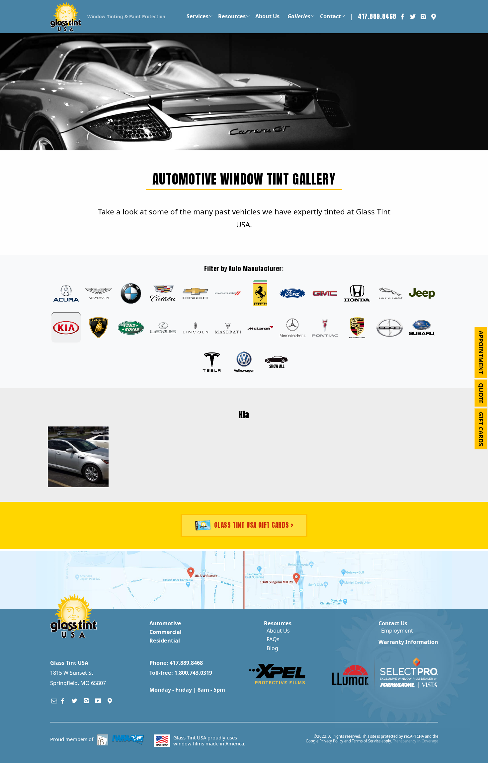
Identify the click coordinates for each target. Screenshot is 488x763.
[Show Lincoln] (195, 327)
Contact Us (392, 623)
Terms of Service (366, 740)
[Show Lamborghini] (98, 327)
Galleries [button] (298, 16)
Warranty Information (408, 642)
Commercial (165, 632)
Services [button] (197, 16)
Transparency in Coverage (415, 740)
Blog (272, 648)
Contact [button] (330, 16)
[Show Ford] (292, 293)
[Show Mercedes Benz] (292, 327)
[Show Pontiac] (324, 327)
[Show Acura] (66, 293)
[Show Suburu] (422, 327)
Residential (164, 640)
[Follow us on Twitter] (412, 16)
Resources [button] (232, 16)
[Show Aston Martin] (98, 293)
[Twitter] (74, 701)
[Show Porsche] (357, 327)
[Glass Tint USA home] (65, 16)
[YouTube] (98, 701)
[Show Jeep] (422, 293)
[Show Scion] (389, 327)
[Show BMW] (130, 293)
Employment (397, 630)
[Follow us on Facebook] (402, 16)
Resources (277, 623)
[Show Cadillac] (163, 293)
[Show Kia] (66, 327)
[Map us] (110, 701)
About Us (278, 630)
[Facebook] (62, 701)
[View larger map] (121, 580)
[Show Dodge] (227, 293)
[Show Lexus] (163, 327)
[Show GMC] (324, 293)
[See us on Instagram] (423, 16)
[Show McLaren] (260, 327)
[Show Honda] (357, 293)
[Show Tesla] (211, 362)
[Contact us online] (54, 701)
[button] (433, 16)
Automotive (165, 623)
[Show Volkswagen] (244, 362)
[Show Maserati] (227, 327)
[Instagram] (86, 701)
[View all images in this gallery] (276, 362)
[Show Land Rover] (130, 327)
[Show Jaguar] (389, 293)
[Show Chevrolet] (195, 293)
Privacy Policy (331, 740)
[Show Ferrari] (260, 293)
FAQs (273, 639)
